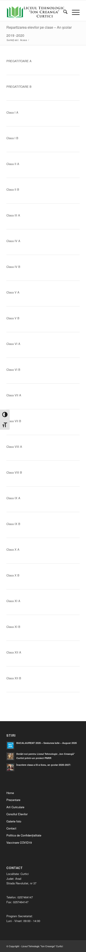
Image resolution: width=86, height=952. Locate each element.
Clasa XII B (13, 678)
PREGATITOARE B (19, 86)
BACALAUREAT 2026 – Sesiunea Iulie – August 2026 (46, 743)
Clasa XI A (13, 601)
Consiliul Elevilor (17, 814)
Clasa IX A (13, 498)
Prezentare (13, 800)
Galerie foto (13, 821)
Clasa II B (12, 189)
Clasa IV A (13, 241)
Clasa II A (12, 164)
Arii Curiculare (15, 807)
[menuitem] (63, 12)
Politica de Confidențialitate (23, 835)
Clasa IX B (13, 524)
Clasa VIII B (14, 472)
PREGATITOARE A (19, 61)
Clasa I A (12, 112)
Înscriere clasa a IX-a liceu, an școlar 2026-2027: (43, 764)
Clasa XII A (13, 652)
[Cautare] (63, 12)
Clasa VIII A (14, 446)
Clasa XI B (13, 627)
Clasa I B (12, 138)
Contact (11, 828)
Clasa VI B (13, 369)
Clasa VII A (13, 395)
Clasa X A (12, 549)
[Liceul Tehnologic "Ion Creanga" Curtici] (35, 12)
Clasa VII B (13, 421)
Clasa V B (12, 318)
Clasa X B (12, 575)
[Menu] (73, 12)
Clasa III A (13, 215)
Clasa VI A (13, 344)
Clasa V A (12, 292)
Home (10, 793)
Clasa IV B (13, 267)
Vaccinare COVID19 (19, 842)
